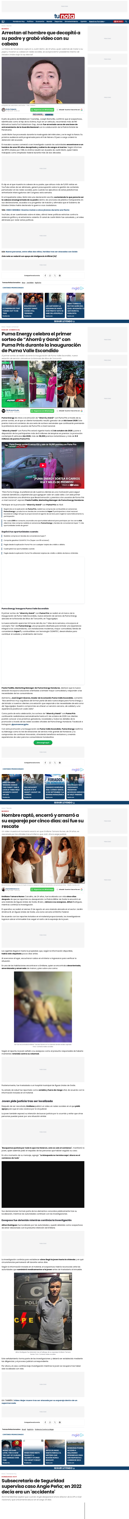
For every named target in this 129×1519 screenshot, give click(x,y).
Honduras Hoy (19, 21)
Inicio (3, 26)
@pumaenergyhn (19, 724)
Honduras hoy (11, 1474)
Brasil (24, 1429)
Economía (40, 21)
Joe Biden (30, 283)
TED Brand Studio (12, 410)
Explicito (38, 283)
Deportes (58, 21)
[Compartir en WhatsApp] (50, 276)
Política (30, 21)
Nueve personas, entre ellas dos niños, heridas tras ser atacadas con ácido (42, 251)
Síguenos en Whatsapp (43, 110)
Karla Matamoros (12, 889)
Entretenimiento (71, 21)
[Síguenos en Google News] (60, 276)
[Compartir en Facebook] (45, 276)
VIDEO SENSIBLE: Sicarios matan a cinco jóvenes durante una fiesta (37, 210)
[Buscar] (126, 21)
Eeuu (23, 283)
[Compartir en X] (55, 276)
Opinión (83, 21)
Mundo (49, 21)
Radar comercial (12, 327)
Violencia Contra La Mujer (44, 1429)
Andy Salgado (11, 109)
